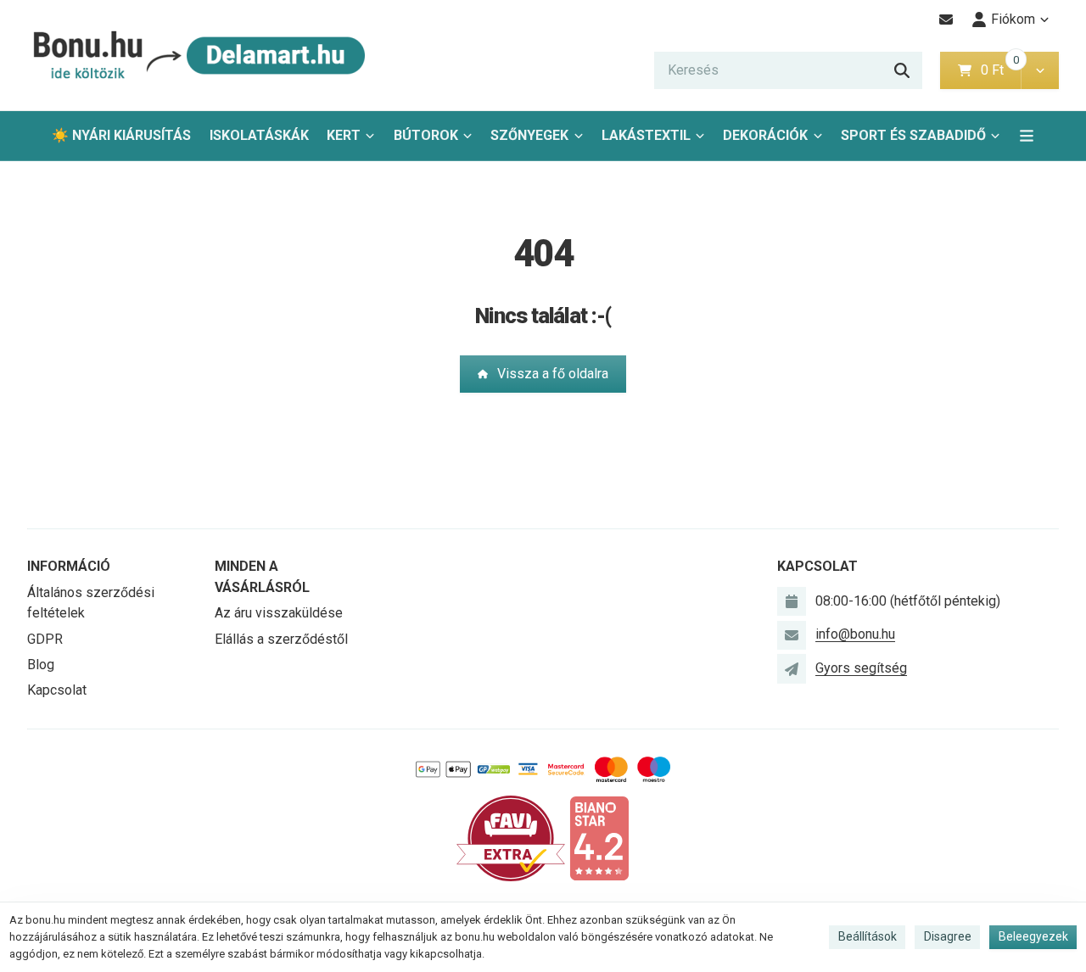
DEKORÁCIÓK (765, 135)
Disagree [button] (947, 936)
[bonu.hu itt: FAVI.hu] (510, 838)
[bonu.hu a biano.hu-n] (599, 838)
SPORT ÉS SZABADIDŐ (913, 135)
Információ (68, 566)
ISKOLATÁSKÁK (259, 135)
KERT (344, 135)
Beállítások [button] (867, 936)
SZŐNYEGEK (529, 135)
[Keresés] (902, 70)
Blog (40, 664)
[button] (1040, 70)
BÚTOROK (426, 135)
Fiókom (1013, 19)
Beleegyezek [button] (1033, 936)
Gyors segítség (861, 668)
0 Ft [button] (1000, 70)
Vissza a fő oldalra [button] (552, 374)
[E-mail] (946, 19)
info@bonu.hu (855, 634)
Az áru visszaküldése (279, 613)
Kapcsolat (57, 690)
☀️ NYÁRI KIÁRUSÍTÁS (121, 135)
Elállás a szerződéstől (281, 639)
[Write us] (791, 668)
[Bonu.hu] (197, 55)
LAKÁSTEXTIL (646, 135)
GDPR (45, 639)
